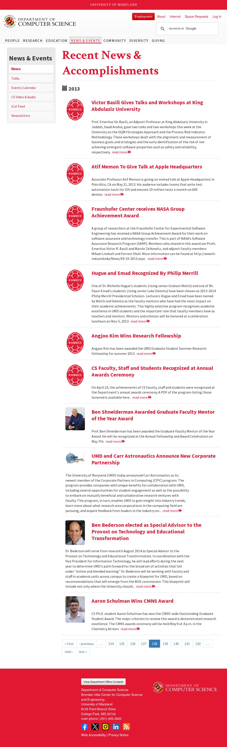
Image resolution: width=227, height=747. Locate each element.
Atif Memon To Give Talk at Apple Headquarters (147, 166)
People (12, 40)
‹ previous (86, 643)
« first (69, 643)
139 (165, 643)
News (16, 68)
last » (83, 651)
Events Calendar (23, 87)
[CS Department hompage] (185, 685)
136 (132, 643)
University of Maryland (113, 4)
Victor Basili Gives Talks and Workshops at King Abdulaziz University (147, 105)
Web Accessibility (93, 734)
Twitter (95, 726)
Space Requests (196, 16)
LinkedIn (115, 726)
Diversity (139, 40)
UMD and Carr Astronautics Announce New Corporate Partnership (153, 459)
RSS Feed (126, 726)
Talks (15, 78)
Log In (217, 16)
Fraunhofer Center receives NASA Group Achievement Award (138, 212)
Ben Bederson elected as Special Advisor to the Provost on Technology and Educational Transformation (146, 531)
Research (33, 40)
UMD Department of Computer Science (39, 21)
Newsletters (20, 115)
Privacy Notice (118, 734)
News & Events (85, 40)
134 (111, 643)
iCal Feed (18, 106)
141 (187, 643)
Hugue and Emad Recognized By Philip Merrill (145, 273)
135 (122, 643)
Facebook (84, 726)
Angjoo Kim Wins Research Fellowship (136, 335)
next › (69, 651)
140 (176, 643)
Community (115, 40)
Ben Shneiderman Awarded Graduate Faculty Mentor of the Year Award (153, 415)
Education (56, 40)
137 (143, 643)
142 (198, 643)
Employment (143, 16)
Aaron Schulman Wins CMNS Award (133, 600)
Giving (158, 40)
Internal (175, 16)
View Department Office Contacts (103, 681)
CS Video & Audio (23, 97)
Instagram (105, 726)
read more (120, 152)
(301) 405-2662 (110, 718)
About (161, 16)
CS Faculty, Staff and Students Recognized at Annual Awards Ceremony (152, 371)
